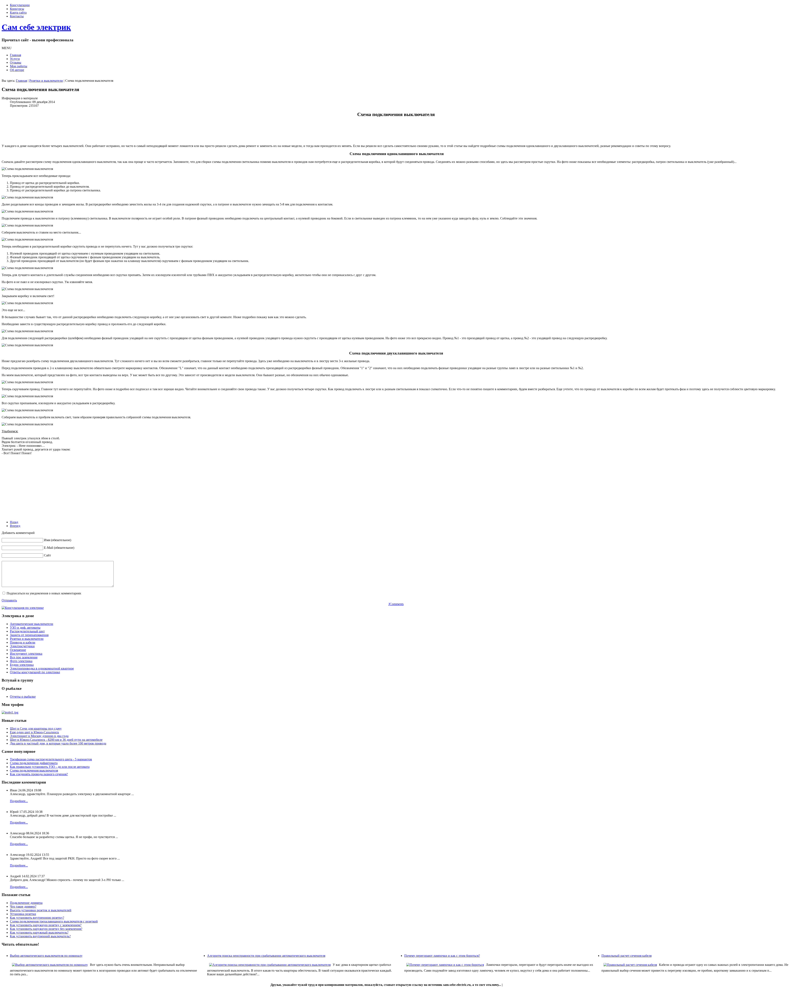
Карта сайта (18, 12)
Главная (15, 55)
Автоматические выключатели (31, 624)
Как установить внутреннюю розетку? (37, 917)
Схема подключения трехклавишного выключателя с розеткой (54, 921)
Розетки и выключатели (46, 80)
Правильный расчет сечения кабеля (626, 955)
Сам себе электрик (36, 27)
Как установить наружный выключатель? (39, 932)
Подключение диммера (26, 903)
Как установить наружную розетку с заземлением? (45, 925)
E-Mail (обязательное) (59, 547)
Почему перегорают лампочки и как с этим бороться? (442, 955)
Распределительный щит (27, 631)
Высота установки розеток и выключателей (40, 910)
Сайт (47, 555)
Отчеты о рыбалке (23, 696)
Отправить (9, 600)
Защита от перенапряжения (29, 635)
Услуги (15, 58)
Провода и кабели (22, 642)
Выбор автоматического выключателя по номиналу (46, 955)
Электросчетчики (22, 646)
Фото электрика (21, 661)
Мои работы (18, 66)
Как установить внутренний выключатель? (40, 936)
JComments (396, 604)
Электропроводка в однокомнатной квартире (42, 668)
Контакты (17, 16)
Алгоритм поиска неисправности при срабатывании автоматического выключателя (266, 955)
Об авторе (17, 70)
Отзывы (15, 62)
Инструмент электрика (26, 653)
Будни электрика (22, 664)
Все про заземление (24, 657)
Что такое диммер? (23, 906)
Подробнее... (19, 801)
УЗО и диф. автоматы (25, 627)
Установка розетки (23, 914)
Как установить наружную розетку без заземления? (46, 929)
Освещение (18, 650)
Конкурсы (17, 9)
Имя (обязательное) (57, 540)
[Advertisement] (77, 130)
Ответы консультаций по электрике (35, 672)
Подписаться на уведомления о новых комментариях (44, 593)
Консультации (20, 5)
